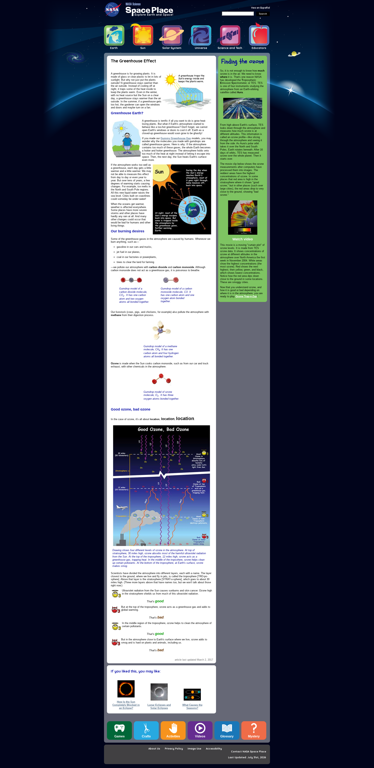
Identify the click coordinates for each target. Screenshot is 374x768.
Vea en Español (260, 7)
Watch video (242, 239)
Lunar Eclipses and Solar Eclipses (159, 706)
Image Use (194, 748)
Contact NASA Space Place (248, 751)
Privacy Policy (174, 748)
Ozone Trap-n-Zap (246, 296)
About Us (154, 748)
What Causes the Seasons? (192, 706)
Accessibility (214, 748)
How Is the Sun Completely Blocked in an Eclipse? (126, 703)
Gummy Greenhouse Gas (176, 138)
